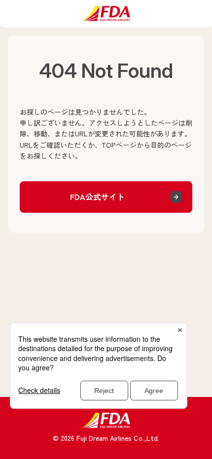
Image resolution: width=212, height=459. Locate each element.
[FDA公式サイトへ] (106, 14)
